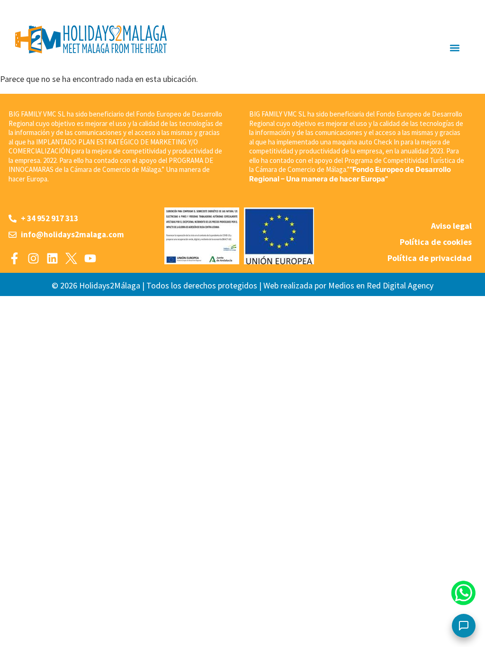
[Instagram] (33, 258)
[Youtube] (90, 258)
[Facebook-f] (14, 258)
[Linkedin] (52, 258)
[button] (454, 47)
